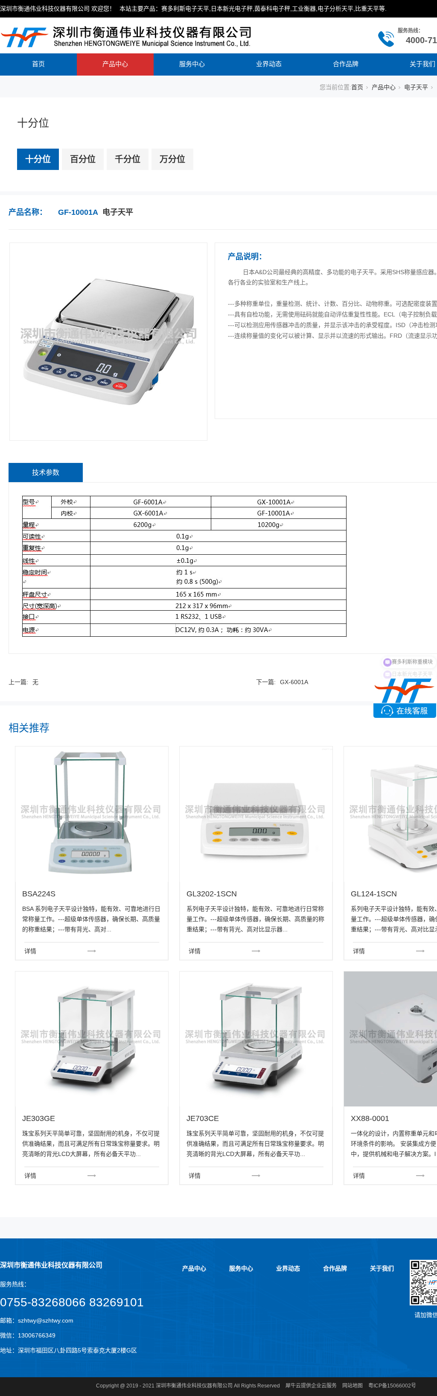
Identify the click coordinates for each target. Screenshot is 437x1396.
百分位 (83, 159)
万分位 (172, 159)
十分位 (38, 159)
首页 (38, 63)
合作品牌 (345, 63)
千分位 (127, 159)
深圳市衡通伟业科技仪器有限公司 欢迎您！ (57, 8)
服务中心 (192, 63)
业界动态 (269, 63)
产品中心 (115, 63)
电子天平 (416, 87)
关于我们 (382, 1268)
